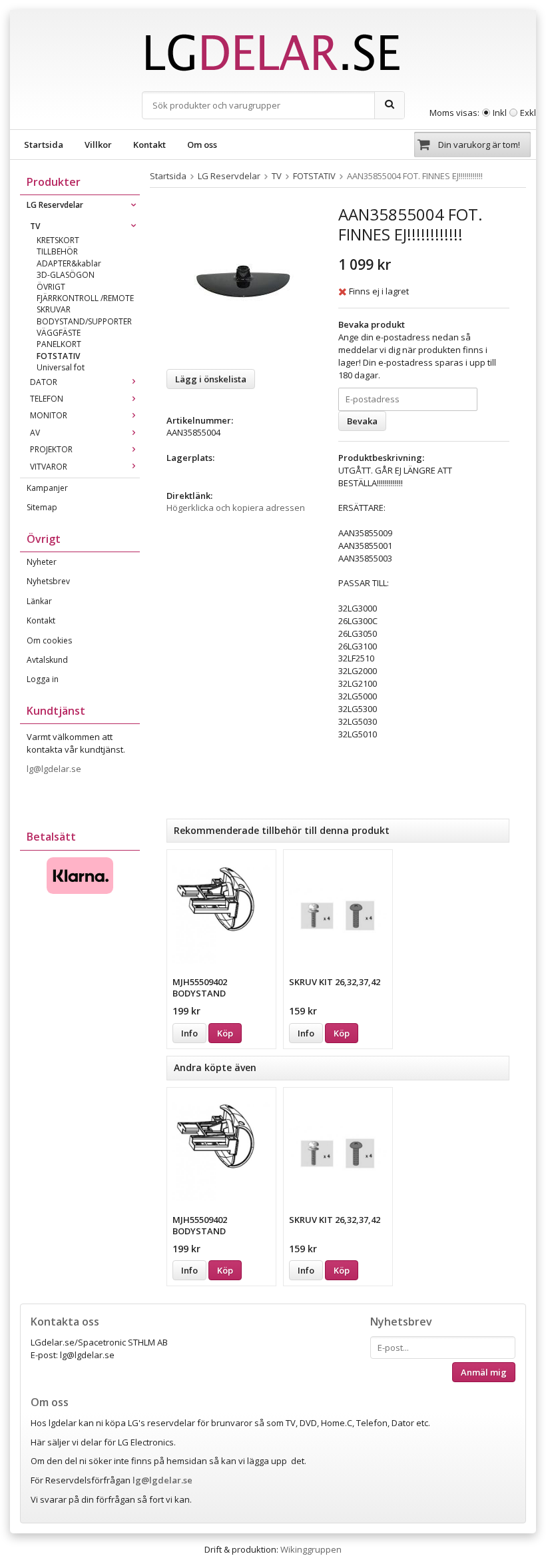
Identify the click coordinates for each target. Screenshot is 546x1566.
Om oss (202, 145)
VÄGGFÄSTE (59, 332)
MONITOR (48, 415)
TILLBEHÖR (57, 251)
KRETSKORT (58, 240)
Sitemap (42, 507)
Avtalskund (47, 659)
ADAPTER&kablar (69, 263)
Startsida (43, 145)
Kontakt (149, 145)
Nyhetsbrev (48, 581)
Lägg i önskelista (210, 379)
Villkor (98, 145)
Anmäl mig (484, 1372)
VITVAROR (48, 466)
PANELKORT (59, 344)
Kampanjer (47, 488)
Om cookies (49, 640)
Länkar (39, 601)
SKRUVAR (54, 309)
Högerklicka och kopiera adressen (235, 508)
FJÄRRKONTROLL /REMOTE (85, 298)
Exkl (528, 113)
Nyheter (42, 562)
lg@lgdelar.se (55, 769)
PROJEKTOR (51, 449)
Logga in (43, 679)
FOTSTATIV (58, 356)
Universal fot (61, 367)
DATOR (43, 382)
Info (189, 1033)
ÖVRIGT (51, 286)
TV (35, 226)
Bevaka (362, 421)
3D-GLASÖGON (66, 274)
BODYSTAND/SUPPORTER (84, 321)
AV (35, 432)
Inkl (500, 113)
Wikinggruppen (311, 1549)
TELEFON (46, 398)
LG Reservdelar (55, 204)
